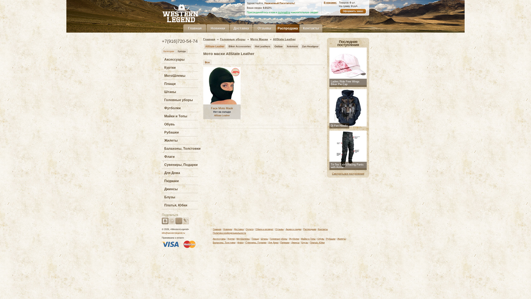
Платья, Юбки (175, 205)
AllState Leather (214, 46)
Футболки (172, 108)
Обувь (169, 124)
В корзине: (330, 2)
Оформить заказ (353, 11)
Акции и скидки (293, 229)
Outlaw (278, 46)
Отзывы (264, 28)
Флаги (169, 156)
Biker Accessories (240, 46)
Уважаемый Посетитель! (279, 3)
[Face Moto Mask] (222, 85)
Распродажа (288, 28)
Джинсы (171, 189)
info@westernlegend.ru (173, 233)
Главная (195, 28)
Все (207, 62)
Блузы (169, 197)
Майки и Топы (175, 116)
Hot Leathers (262, 46)
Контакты (311, 28)
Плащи (170, 84)
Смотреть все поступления (348, 173)
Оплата (249, 229)
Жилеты (171, 140)
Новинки (218, 28)
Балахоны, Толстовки (182, 148)
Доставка (241, 28)
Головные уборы (178, 100)
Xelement (292, 46)
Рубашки (171, 132)
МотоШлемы (174, 75)
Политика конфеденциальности (229, 233)
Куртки (170, 67)
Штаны (170, 92)
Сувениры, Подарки (181, 165)
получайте (284, 12)
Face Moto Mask (222, 108)
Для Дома (172, 173)
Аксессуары (174, 59)
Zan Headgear (310, 46)
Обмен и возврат (264, 229)
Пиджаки (171, 181)
